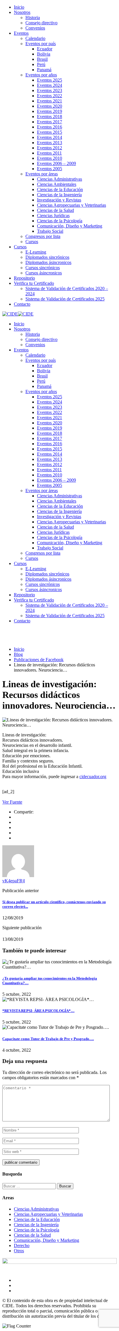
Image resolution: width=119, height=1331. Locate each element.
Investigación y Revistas (59, 199)
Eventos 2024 (49, 85)
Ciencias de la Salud (55, 210)
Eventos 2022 (49, 95)
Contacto (22, 304)
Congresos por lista (42, 236)
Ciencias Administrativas (59, 179)
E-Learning (35, 252)
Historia (32, 17)
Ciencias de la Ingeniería (59, 194)
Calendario (35, 38)
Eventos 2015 (49, 132)
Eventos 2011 (49, 153)
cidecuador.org (92, 776)
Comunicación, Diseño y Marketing (69, 225)
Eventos (21, 33)
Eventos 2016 (49, 126)
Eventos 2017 (49, 121)
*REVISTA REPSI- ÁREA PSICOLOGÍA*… (38, 1011)
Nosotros (22, 12)
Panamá (44, 69)
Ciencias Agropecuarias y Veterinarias (71, 205)
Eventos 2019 (49, 111)
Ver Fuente (12, 802)
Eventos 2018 (49, 116)
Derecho (21, 1245)
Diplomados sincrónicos (47, 257)
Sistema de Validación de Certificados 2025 (65, 298)
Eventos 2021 (49, 100)
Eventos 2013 (49, 142)
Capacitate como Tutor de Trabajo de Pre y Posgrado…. (48, 1039)
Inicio (19, 7)
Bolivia (43, 54)
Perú (41, 64)
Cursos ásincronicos (43, 272)
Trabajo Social (50, 231)
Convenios (35, 27)
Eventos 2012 (49, 147)
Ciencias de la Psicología (59, 220)
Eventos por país (40, 43)
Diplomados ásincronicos (48, 262)
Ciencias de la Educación (60, 189)
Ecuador (44, 48)
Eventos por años (41, 74)
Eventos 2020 (49, 106)
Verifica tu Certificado (34, 283)
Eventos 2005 (49, 168)
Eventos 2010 (49, 158)
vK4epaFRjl (13, 880)
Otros (19, 1250)
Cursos (31, 241)
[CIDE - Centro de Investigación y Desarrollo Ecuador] (10, 313)
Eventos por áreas (41, 173)
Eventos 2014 (49, 137)
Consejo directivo (41, 22)
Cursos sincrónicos (42, 267)
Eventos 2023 (49, 90)
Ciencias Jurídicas (53, 215)
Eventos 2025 (49, 80)
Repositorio (24, 278)
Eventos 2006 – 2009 (56, 163)
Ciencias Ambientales (56, 184)
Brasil (42, 59)
